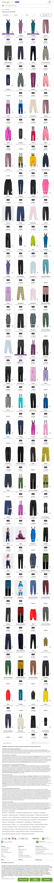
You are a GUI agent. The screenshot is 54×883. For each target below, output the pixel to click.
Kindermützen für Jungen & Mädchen (26, 815)
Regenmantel (46, 808)
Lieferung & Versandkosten (41, 847)
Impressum (20, 853)
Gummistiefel (27, 770)
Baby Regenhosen (16, 817)
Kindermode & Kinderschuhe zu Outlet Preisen (27, 819)
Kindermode (20, 809)
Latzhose (18, 770)
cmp (18, 824)
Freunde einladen (4, 849)
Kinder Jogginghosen (6, 824)
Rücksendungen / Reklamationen (42, 849)
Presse (2, 855)
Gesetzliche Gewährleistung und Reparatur (44, 853)
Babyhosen (4, 822)
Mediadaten (3, 856)
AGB (19, 847)
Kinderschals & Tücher (13, 815)
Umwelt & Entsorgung (40, 850)
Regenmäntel (5, 815)
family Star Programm (5, 847)
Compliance (20, 852)
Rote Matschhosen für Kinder (8, 829)
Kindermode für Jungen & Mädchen (9, 819)
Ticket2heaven (29, 775)
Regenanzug (4, 770)
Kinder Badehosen (11, 822)
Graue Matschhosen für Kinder (21, 829)
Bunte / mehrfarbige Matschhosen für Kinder (11, 833)
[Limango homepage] (6, 2)
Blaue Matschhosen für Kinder (41, 824)
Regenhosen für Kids (25, 817)
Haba (17, 771)
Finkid (14, 771)
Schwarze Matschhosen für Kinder (27, 824)
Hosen (28, 789)
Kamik (35, 775)
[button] (7, 15)
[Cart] (12, 32)
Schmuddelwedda (36, 756)
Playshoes (25, 775)
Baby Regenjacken (34, 817)
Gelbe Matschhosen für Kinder (38, 826)
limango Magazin (4, 850)
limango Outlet (24, 761)
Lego (3, 771)
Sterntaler (8, 771)
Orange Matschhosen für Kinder (36, 831)
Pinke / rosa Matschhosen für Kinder (9, 826)
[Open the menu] (3, 5)
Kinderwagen (15, 765)
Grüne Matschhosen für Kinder (24, 826)
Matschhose (4, 783)
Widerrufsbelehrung (22, 849)
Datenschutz (20, 850)
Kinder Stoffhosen (37, 822)
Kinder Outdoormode (42, 819)
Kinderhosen (4, 812)
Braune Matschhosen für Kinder (35, 829)
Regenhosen (4, 817)
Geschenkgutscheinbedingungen (24, 856)
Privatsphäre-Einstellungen (23, 855)
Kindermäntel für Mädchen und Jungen (24, 812)
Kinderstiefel (36, 812)
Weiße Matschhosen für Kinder (28, 833)
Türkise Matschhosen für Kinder (22, 831)
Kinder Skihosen (20, 822)
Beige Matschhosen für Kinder (8, 831)
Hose (46, 776)
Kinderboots (42, 812)
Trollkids (13, 824)
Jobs (2, 853)
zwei (35, 781)
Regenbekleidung (28, 822)
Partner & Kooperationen (6, 852)
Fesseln (15, 780)
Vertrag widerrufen (39, 852)
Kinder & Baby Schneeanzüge (42, 815)
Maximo (11, 771)
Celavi (49, 770)
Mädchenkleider (12, 812)
